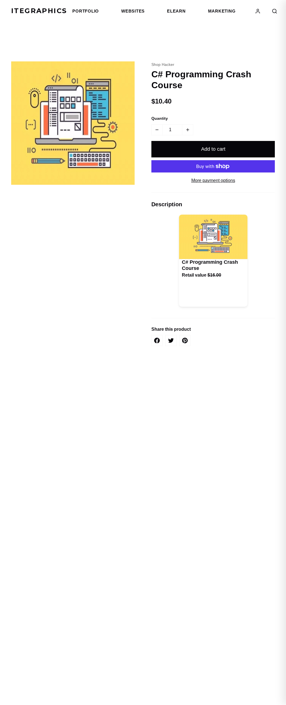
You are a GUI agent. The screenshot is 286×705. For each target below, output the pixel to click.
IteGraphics (39, 11)
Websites (133, 11)
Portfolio (85, 11)
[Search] (274, 11)
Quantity (159, 118)
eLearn (176, 11)
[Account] (257, 11)
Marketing (222, 11)
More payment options (213, 180)
